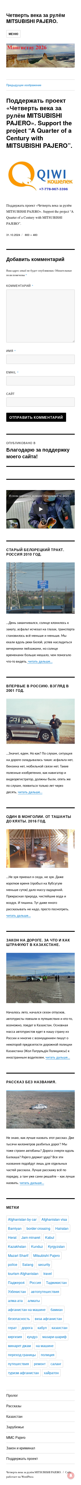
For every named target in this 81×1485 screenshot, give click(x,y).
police (12, 1264)
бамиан (57, 1309)
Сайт (10, 394)
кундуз (32, 1336)
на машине (45, 1345)
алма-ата (15, 1300)
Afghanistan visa (54, 1219)
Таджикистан (56, 1282)
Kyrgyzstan (56, 1246)
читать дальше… (39, 661)
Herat (12, 1237)
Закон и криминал (20, 1447)
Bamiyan (15, 1228)
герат (12, 1327)
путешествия (18, 1363)
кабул (42, 1327)
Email (12, 372)
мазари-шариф (54, 1336)
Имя (11, 351)
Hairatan (61, 1228)
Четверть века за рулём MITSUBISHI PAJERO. (35, 17)
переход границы (22, 1354)
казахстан (59, 1327)
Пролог (12, 1395)
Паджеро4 (16, 1282)
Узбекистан (17, 1291)
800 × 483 (31, 235)
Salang (27, 1264)
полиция (47, 1354)
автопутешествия (45, 1291)
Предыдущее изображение (23, 85)
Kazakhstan (17, 1246)
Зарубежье (15, 1426)
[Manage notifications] (70, 1475)
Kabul (49, 1237)
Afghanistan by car (22, 1219)
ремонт (40, 1363)
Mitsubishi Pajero (46, 1255)
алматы (34, 1300)
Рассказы (13, 1405)
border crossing (38, 1228)
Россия (35, 1282)
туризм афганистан (23, 1372)
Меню (13, 34)
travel (47, 1273)
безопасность (19, 1318)
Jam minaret (30, 1237)
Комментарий (19, 286)
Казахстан (14, 1416)
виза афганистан (48, 1318)
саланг (56, 1363)
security (44, 1264)
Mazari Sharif (18, 1255)
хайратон (51, 1372)
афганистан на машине (27, 1309)
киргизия (15, 1336)
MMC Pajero (15, 1437)
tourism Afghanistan (23, 1273)
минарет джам (19, 1345)
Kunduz (37, 1246)
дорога (27, 1327)
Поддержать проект (22, 1458)
